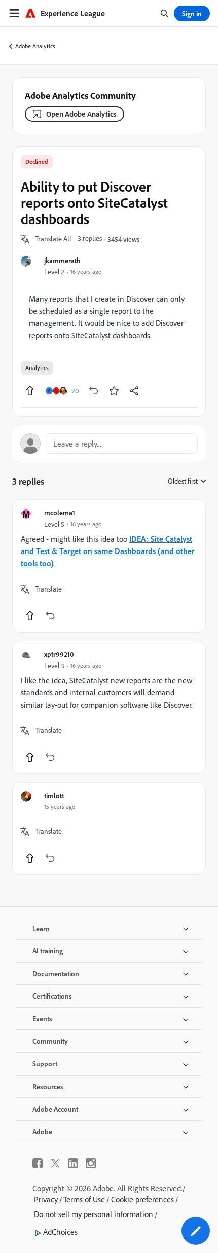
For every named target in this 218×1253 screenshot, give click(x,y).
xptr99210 (59, 654)
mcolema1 (59, 512)
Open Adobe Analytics (81, 114)
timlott (54, 795)
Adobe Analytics (35, 46)
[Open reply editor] (109, 443)
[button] (53, 239)
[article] (109, 566)
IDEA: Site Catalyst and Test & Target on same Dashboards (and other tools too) (108, 551)
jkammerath (62, 260)
